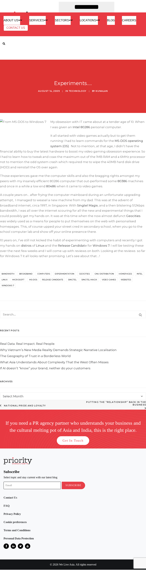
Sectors (62, 20)
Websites (126, 279)
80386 (122, 181)
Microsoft (18, 279)
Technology (77, 91)
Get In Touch (73, 526)
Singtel (72, 279)
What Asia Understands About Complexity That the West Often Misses (54, 448)
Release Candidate (52, 279)
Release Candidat (71, 245)
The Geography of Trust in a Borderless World (35, 442)
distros (26, 245)
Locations (88, 20)
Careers (129, 20)
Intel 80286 (81, 127)
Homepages (125, 274)
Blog (111, 20)
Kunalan (102, 91)
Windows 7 (101, 245)
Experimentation (64, 274)
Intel (139, 274)
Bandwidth (8, 274)
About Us (11, 20)
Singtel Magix (87, 205)
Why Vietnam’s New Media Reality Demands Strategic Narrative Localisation (58, 436)
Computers (43, 274)
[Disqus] (73, 345)
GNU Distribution (104, 274)
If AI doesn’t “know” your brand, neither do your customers (45, 454)
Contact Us (15, 27)
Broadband (25, 274)
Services (36, 20)
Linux (40, 245)
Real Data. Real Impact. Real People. (27, 429)
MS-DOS (121, 141)
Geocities (133, 216)
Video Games (109, 279)
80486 (51, 186)
